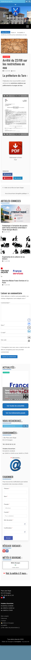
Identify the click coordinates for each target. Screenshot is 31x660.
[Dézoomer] (16, 96)
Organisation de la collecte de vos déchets (13, 258)
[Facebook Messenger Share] (29, 323)
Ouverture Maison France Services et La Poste (15, 281)
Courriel (6, 512)
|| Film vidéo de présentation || (10, 627)
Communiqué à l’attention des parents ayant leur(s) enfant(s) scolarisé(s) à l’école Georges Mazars (14, 227)
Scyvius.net (25, 641)
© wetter (13, 567)
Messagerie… (16, 457)
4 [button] (15, 399)
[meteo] (15, 565)
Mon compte (5, 616)
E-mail (3, 332)
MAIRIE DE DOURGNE (15, 17)
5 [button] (17, 399)
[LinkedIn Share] (29, 331)
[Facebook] (7, 551)
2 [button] (11, 399)
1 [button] (9, 399)
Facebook (8, 174)
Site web (3, 340)
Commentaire (5, 303)
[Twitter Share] (29, 327)
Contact (3, 620)
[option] (15, 386)
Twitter (18, 174)
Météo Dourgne (15, 563)
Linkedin (18, 178)
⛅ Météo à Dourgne (7, 623)
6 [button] (19, 399)
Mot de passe (8, 520)
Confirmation (8, 528)
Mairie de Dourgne (7, 641)
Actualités (6, 57)
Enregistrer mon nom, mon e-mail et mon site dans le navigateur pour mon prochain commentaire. (15, 349)
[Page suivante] (7, 96)
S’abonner (4, 618)
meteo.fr (17, 567)
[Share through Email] (29, 337)
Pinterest (8, 178)
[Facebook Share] (29, 320)
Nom (3, 325)
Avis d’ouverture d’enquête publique (16, 193)
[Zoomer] (19, 96)
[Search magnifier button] (29, 1)
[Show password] (25, 524)
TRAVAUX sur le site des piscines (14, 391)
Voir (15, 406)
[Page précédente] (4, 96)
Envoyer (8, 538)
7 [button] (21, 399)
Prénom (7, 488)
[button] (24, 396)
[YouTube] (4, 551)
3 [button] (13, 399)
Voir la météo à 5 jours (16, 573)
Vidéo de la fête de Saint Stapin (14, 187)
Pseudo (7, 504)
